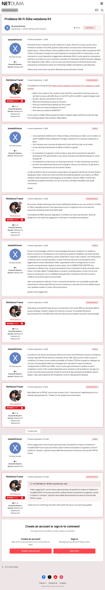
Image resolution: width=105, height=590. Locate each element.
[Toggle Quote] (31, 484)
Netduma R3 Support (37, 29)
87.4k (16, 106)
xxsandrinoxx (19, 26)
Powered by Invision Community (52, 586)
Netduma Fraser (14, 80)
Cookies (63, 583)
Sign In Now (74, 551)
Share (77, 28)
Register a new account (31, 551)
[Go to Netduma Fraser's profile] (15, 89)
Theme (42, 583)
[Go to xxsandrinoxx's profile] (7, 28)
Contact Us (53, 583)
